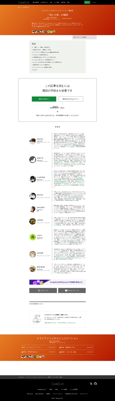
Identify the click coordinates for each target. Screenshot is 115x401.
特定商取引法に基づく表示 (71, 393)
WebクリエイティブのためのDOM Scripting (67, 143)
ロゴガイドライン (84, 393)
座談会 (48, 17)
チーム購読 (56, 2)
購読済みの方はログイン (71, 99)
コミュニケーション (55, 19)
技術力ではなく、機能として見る (42, 49)
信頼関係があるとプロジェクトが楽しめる (44, 57)
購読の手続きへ (44, 99)
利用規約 (48, 393)
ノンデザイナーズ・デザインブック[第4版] (70, 239)
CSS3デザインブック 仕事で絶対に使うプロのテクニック (69, 257)
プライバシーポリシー (58, 393)
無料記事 (63, 2)
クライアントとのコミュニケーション (55, 10)
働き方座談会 (54, 17)
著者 (68, 2)
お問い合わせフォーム (50, 322)
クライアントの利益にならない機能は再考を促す (46, 52)
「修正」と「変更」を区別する (41, 47)
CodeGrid (72, 146)
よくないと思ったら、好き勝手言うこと (44, 59)
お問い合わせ (30, 393)
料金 (51, 2)
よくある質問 (73, 389)
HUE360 (57, 244)
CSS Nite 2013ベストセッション (71, 164)
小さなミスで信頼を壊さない (41, 54)
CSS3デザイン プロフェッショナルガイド (74, 183)
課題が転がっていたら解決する (41, 64)
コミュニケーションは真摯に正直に (42, 67)
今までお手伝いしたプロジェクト (67, 322)
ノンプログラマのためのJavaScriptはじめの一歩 (73, 197)
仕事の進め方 (47, 19)
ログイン (95, 2)
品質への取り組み (40, 393)
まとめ (35, 69)
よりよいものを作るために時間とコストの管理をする (47, 62)
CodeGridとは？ (44, 2)
